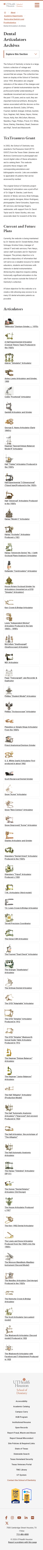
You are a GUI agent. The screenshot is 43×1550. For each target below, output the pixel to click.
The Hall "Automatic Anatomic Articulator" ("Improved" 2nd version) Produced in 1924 (21, 1116)
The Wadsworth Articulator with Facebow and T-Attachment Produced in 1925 (21, 1357)
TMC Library (21, 1470)
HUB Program (22, 1417)
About (13, 13)
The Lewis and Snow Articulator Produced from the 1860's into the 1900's (20, 1244)
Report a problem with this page (22, 1542)
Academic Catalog (21, 1406)
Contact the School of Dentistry (21, 1480)
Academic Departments (13, 16)
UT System (21, 1475)
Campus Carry (21, 1412)
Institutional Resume (21, 1422)
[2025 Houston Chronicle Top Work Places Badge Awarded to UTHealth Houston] (16, 1495)
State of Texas (21, 1449)
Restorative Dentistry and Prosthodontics (14, 21)
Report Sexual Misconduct (21, 1438)
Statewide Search (22, 1454)
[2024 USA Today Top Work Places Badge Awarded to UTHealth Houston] (27, 1495)
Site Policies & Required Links (21, 1443)
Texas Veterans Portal (22, 1464)
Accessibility (21, 1401)
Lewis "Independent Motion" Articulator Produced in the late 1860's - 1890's (19, 626)
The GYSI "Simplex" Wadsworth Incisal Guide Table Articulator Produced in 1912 (18, 1040)
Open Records (21, 1427)
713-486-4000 (22, 1534)
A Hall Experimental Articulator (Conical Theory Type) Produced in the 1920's (20, 345)
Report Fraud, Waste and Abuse (21, 1433)
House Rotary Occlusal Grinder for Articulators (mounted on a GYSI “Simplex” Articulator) (20, 589)
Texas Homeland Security (21, 1459)
